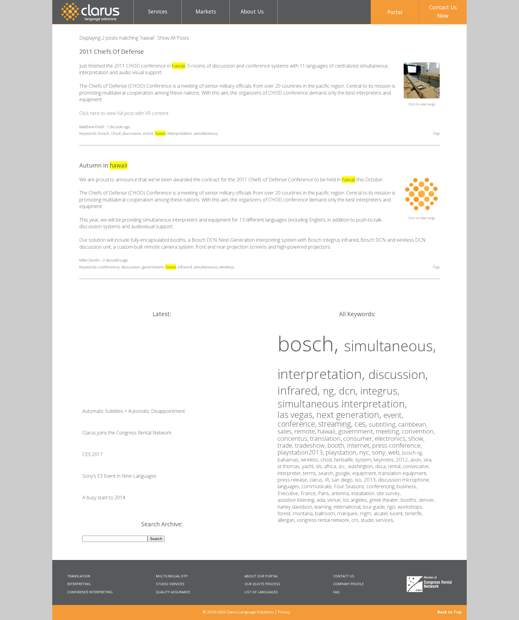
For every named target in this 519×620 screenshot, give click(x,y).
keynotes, (385, 459)
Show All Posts (173, 38)
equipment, (365, 473)
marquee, (348, 513)
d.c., (343, 466)
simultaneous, (390, 345)
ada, (322, 499)
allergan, (287, 519)
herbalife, (344, 459)
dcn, (349, 391)
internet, (359, 445)
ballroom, (326, 513)
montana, (304, 513)
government (153, 267)
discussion (131, 133)
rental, (395, 466)
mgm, (367, 513)
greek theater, (385, 499)
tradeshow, (311, 445)
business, (407, 486)
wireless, (310, 459)
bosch (103, 133)
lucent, (397, 513)
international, (348, 506)
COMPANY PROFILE (348, 584)
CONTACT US (343, 576)
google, (343, 473)
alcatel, (382, 513)
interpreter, (290, 473)
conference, (298, 424)
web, (395, 452)
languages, (290, 486)
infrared (185, 267)
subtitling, (383, 424)
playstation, (342, 452)
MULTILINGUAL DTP (172, 576)
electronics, (391, 438)
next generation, (349, 414)
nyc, (365, 452)
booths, (410, 499)
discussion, (398, 374)
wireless (226, 267)
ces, (361, 424)
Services (157, 11)
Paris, (324, 493)
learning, (324, 506)
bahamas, (289, 459)
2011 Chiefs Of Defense (111, 51)
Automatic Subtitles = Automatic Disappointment (133, 411)
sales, (286, 431)
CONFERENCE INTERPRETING (90, 592)
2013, (371, 479)
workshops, (410, 506)
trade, (286, 445)
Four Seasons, (350, 486)
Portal (394, 12)
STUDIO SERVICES (170, 584)
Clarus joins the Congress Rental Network (126, 432)
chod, (327, 459)
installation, (364, 493)
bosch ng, (412, 452)
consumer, (359, 438)
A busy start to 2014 (103, 497)
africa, (331, 466)
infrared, (300, 390)
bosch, (311, 343)
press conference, (397, 445)
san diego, (343, 479)
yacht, (309, 466)
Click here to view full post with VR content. (124, 113)
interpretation (179, 133)
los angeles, (356, 499)
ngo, (392, 506)
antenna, (341, 493)
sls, (320, 466)
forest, (285, 513)
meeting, (389, 431)
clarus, (317, 479)
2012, (403, 459)
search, (326, 473)
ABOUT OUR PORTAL (261, 576)
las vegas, (297, 414)
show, (416, 438)
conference (109, 267)
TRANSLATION (78, 576)
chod (115, 133)
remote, (305, 431)
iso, (359, 479)
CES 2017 (92, 454)
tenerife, (414, 513)
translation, (326, 438)
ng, (331, 391)
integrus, (379, 391)
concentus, (294, 438)
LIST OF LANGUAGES (261, 592)
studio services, (377, 519)
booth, (337, 445)
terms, (310, 473)
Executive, (289, 493)
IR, (328, 479)
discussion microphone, (404, 479)
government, (357, 431)
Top (436, 133)
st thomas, (290, 466)
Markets (206, 11)
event (148, 133)
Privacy (284, 612)
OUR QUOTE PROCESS (262, 584)
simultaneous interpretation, (342, 403)
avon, (416, 459)
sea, (427, 459)
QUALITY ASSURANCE (173, 592)
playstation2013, (302, 452)
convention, (418, 431)
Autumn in (103, 165)
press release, (293, 479)
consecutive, (416, 466)
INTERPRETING (79, 584)
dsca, (381, 466)
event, (393, 415)
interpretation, (323, 373)
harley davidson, (296, 506)
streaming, (336, 424)
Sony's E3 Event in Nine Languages (119, 476)
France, (309, 493)
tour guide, (375, 506)
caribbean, (412, 424)
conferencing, (381, 486)
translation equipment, (402, 473)
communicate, (318, 486)
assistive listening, (297, 499)
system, (364, 459)
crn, (356, 519)
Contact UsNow (443, 11)
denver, (427, 499)
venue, (335, 499)
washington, (361, 466)
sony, (380, 452)
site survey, (389, 493)
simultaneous (205, 133)
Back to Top (449, 612)
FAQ (336, 592)
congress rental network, (324, 519)
